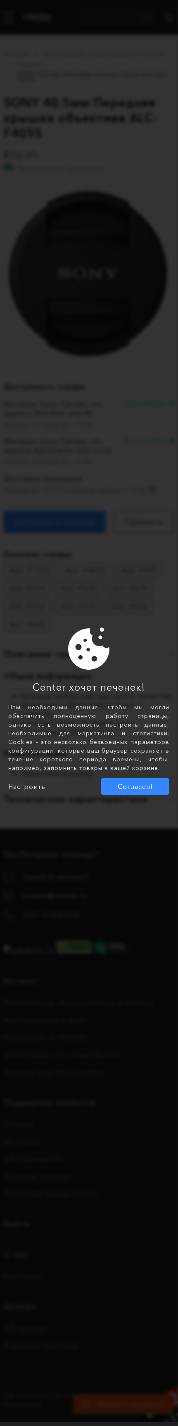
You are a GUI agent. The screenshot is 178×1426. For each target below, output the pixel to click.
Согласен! (135, 786)
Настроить (26, 786)
